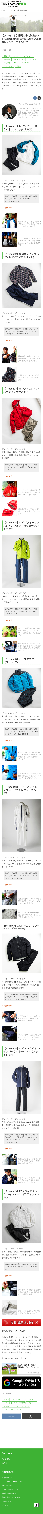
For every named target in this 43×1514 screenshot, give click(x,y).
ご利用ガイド (7, 1501)
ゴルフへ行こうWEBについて (13, 1481)
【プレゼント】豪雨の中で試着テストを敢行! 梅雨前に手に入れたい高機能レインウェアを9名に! (21, 38)
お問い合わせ (7, 1485)
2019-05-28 (7, 50)
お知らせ (5, 1505)
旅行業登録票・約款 (9, 1493)
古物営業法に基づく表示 (11, 1497)
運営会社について (8, 1478)
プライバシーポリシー (10, 1489)
